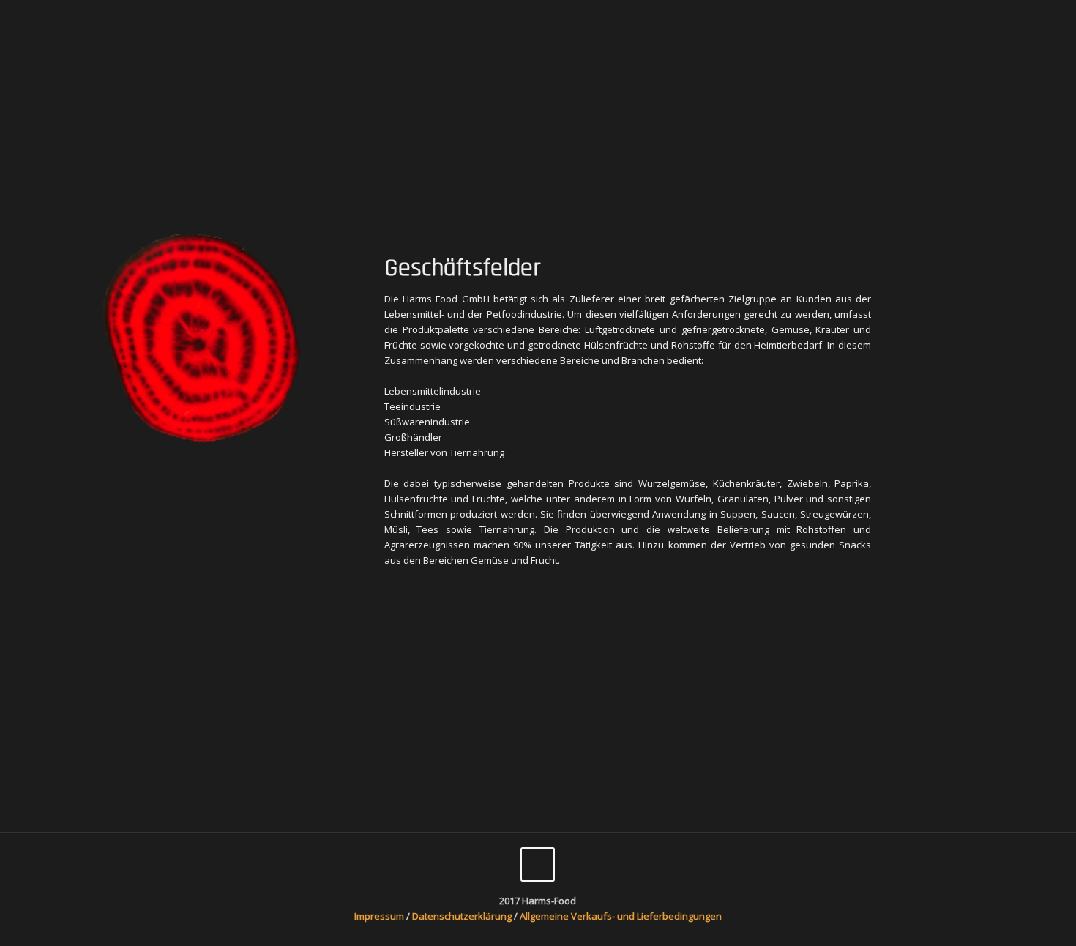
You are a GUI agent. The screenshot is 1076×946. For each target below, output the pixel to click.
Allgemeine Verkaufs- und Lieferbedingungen (621, 916)
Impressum (379, 916)
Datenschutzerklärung (463, 916)
